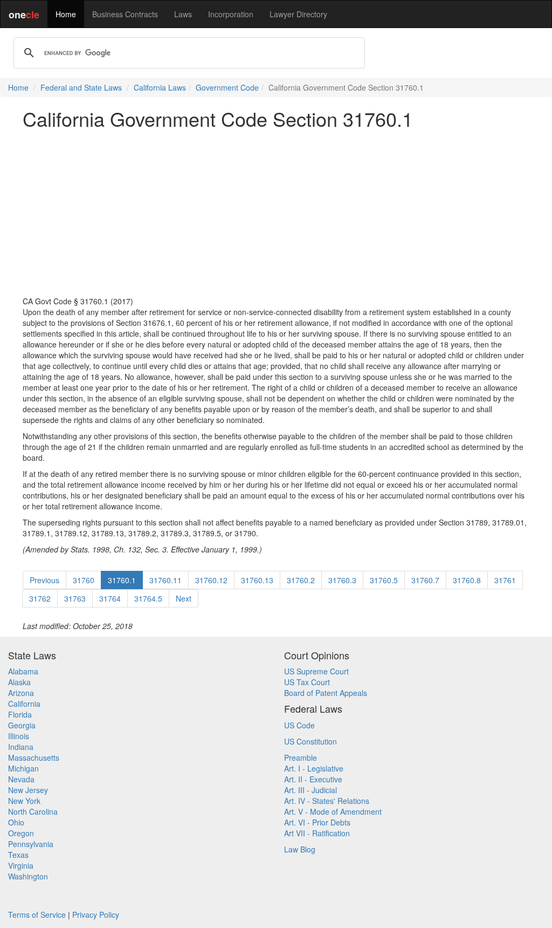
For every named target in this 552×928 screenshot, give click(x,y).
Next (183, 598)
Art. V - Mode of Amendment (333, 811)
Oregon (21, 833)
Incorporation (230, 14)
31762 (40, 598)
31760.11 (165, 580)
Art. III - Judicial (310, 789)
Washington (28, 876)
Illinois (18, 736)
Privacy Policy (95, 914)
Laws (183, 14)
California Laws (160, 87)
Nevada (21, 779)
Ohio (16, 822)
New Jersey (28, 789)
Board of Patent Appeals (325, 692)
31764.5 (148, 598)
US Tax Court (307, 682)
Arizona (21, 692)
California (24, 703)
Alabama (23, 671)
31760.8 (467, 580)
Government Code (227, 87)
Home (66, 14)
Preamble (300, 757)
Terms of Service (37, 914)
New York (24, 800)
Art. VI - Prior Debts (317, 822)
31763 (75, 598)
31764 (110, 598)
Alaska (19, 682)
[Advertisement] (276, 212)
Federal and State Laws (81, 87)
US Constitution (310, 741)
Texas (18, 854)
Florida (20, 714)
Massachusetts (33, 757)
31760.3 (342, 580)
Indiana (20, 746)
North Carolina (33, 811)
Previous (44, 580)
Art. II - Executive (313, 779)
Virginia (20, 865)
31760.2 (301, 580)
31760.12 (211, 580)
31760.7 (425, 580)
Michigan (23, 768)
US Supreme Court (316, 671)
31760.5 (384, 580)
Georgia (22, 725)
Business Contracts (125, 14)
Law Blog (299, 849)
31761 (505, 580)
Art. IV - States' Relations (326, 800)
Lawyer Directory (298, 14)
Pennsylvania (30, 843)
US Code (299, 725)
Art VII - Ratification (317, 833)
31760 (83, 580)
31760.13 (257, 580)
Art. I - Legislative (313, 768)
